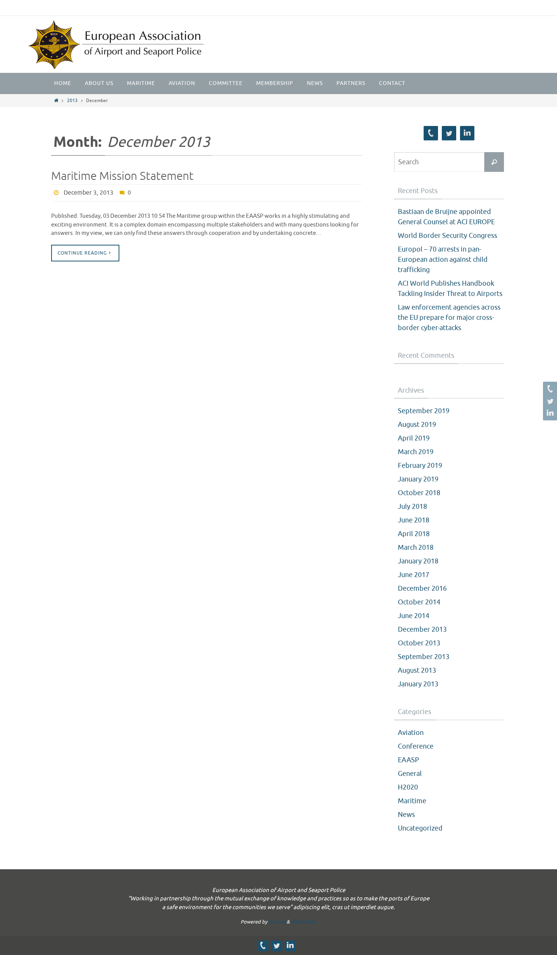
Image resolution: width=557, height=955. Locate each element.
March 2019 (415, 452)
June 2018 (413, 520)
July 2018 (412, 506)
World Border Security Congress (447, 235)
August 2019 (417, 424)
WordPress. (304, 922)
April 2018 (414, 534)
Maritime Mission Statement (122, 176)
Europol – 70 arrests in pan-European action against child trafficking (443, 259)
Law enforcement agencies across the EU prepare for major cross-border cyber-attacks (449, 317)
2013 (72, 101)
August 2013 (417, 670)
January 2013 (418, 684)
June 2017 (413, 575)
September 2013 (423, 657)
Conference (415, 746)
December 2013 (422, 629)
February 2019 (420, 465)
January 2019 (418, 479)
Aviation (411, 732)
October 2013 (419, 643)
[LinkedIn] (549, 413)
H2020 (408, 787)
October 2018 (419, 493)
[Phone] (549, 389)
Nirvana (276, 922)
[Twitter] (549, 401)
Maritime (412, 801)
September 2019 (423, 411)
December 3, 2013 (88, 193)
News (406, 814)
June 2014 (413, 616)
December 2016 (422, 588)
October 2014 (419, 602)
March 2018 (415, 547)
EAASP (408, 760)
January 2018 (418, 561)
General (410, 773)
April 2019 (414, 438)
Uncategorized (420, 828)
